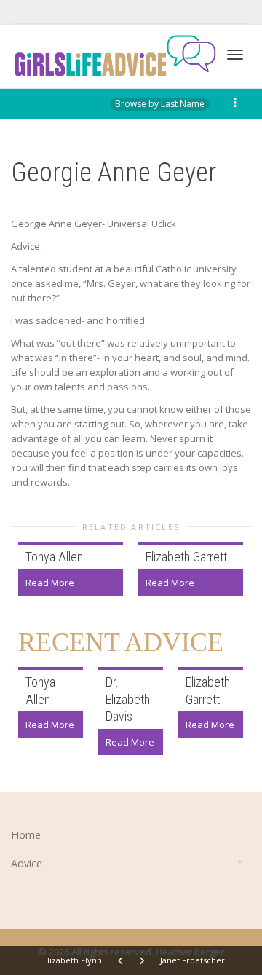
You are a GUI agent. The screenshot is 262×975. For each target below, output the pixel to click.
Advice (26, 863)
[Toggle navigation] (235, 54)
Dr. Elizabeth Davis (128, 699)
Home (26, 835)
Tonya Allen (54, 556)
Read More (49, 582)
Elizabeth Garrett (186, 556)
